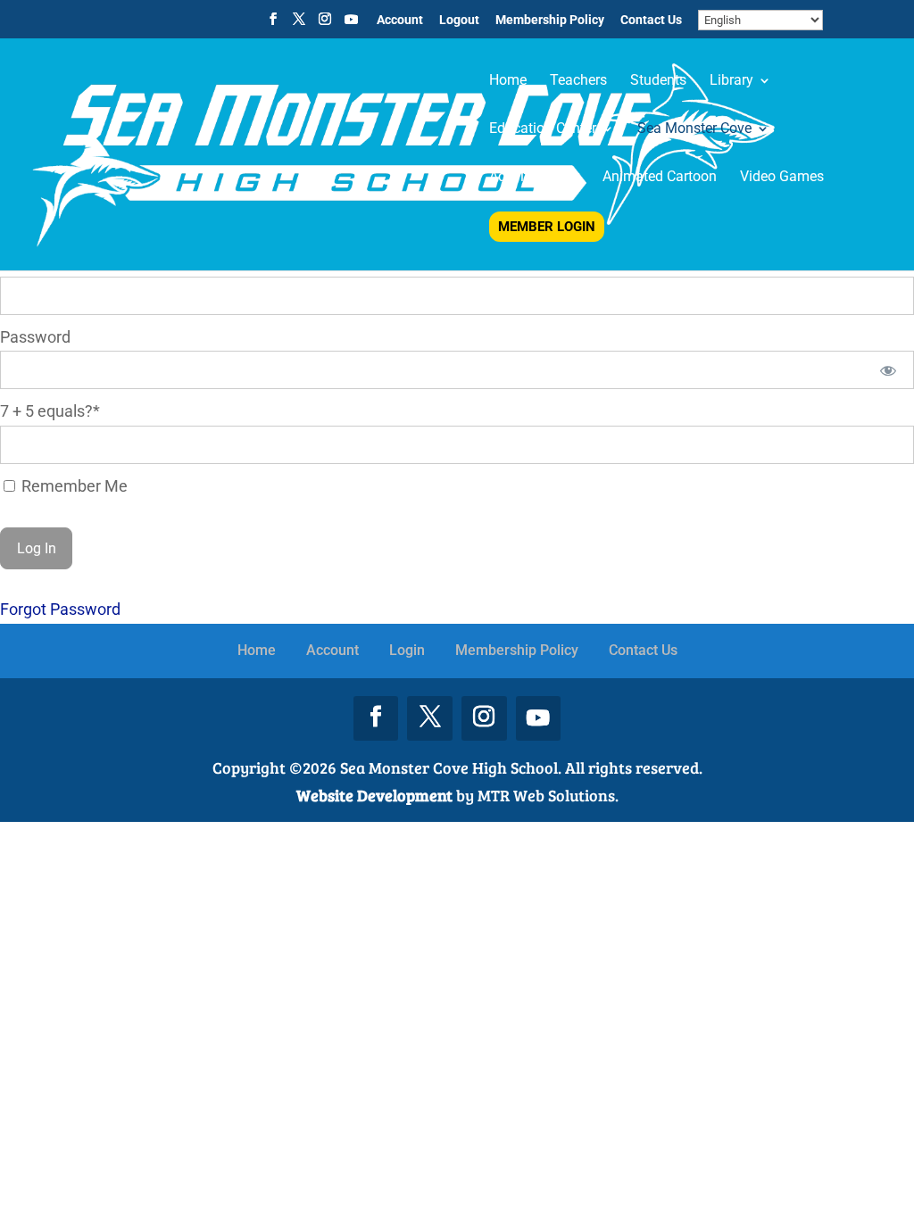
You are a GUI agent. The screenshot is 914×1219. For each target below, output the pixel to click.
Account (400, 20)
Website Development (374, 795)
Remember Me (73, 486)
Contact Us (651, 20)
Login (407, 650)
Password (35, 337)
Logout (459, 20)
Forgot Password (60, 609)
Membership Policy (549, 20)
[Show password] (888, 370)
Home (256, 650)
